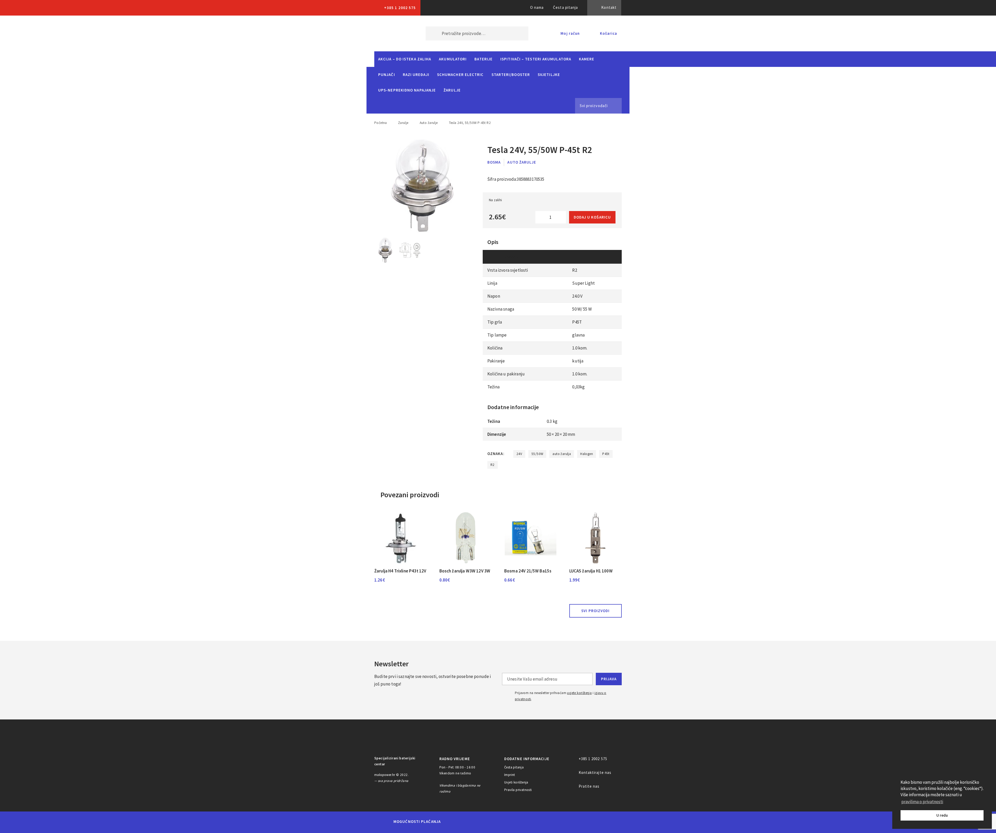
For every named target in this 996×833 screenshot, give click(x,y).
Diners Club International (514, 821)
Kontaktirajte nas (595, 772)
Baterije (483, 59)
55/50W (537, 454)
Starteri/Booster (511, 74)
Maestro (471, 821)
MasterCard (453, 821)
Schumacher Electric (460, 74)
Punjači (386, 74)
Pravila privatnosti (518, 790)
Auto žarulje (429, 123)
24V (519, 454)
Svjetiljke (549, 74)
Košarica (608, 33)
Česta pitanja (565, 7)
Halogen (586, 454)
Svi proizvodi (595, 610)
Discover (538, 821)
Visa (490, 821)
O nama (537, 7)
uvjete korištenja (579, 693)
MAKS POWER (392, 33)
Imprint (509, 775)
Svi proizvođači (594, 105)
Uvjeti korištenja (516, 782)
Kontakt (609, 7)
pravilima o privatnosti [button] (922, 801)
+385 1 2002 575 (400, 7)
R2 (492, 465)
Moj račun (570, 33)
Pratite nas (589, 786)
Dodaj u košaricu (592, 217)
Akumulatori (453, 59)
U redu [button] (942, 815)
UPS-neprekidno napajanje (407, 90)
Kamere (586, 59)
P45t (606, 454)
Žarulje (452, 90)
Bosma (494, 162)
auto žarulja (561, 454)
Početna (380, 123)
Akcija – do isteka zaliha (404, 59)
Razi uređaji (416, 74)
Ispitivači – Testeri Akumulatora (535, 59)
